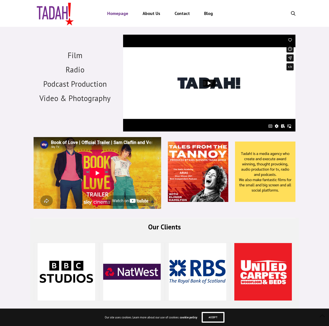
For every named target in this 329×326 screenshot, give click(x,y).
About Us (151, 13)
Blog (208, 13)
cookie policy (188, 317)
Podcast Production (75, 84)
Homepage (117, 13)
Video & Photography (75, 98)
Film (75, 55)
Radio (75, 69)
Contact (182, 13)
